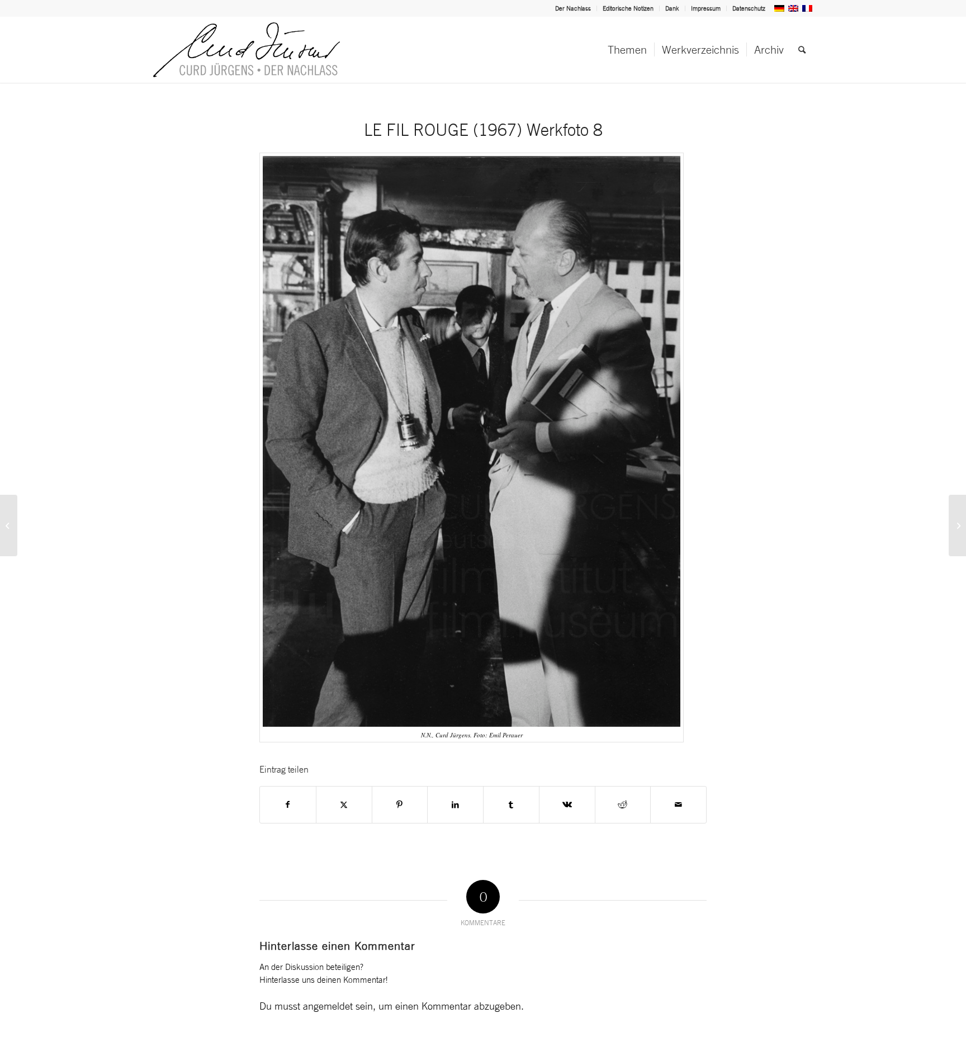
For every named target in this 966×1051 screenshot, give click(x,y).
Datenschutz (748, 8)
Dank (672, 8)
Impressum (706, 8)
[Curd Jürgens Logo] (246, 50)
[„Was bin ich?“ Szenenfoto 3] (8, 525)
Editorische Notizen (628, 8)
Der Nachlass (573, 8)
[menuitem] (573, 8)
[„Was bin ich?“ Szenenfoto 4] (957, 525)
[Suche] (802, 50)
